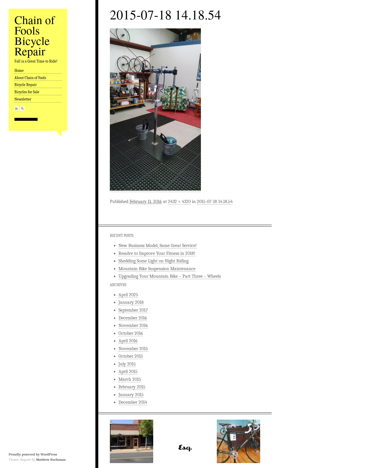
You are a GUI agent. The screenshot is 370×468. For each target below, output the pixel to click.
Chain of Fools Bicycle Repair (34, 35)
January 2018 (131, 302)
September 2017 (133, 310)
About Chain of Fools (30, 78)
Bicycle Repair (25, 85)
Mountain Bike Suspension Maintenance (157, 268)
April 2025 (128, 294)
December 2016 (133, 318)
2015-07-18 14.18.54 (215, 201)
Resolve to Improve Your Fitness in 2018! (157, 253)
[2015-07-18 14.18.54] (155, 189)
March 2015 (130, 379)
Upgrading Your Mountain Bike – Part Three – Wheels (170, 276)
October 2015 (131, 356)
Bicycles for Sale (26, 92)
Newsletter (22, 99)
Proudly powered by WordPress (33, 454)
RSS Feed (16, 108)
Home (19, 70)
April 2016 (128, 340)
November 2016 (133, 325)
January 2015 (131, 394)
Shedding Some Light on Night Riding (153, 261)
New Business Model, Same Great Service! (158, 245)
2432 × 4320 (179, 201)
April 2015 (128, 371)
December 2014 (133, 402)
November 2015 (133, 348)
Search (22, 108)
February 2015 (132, 387)
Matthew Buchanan (51, 460)
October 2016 (131, 333)
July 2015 (127, 364)
